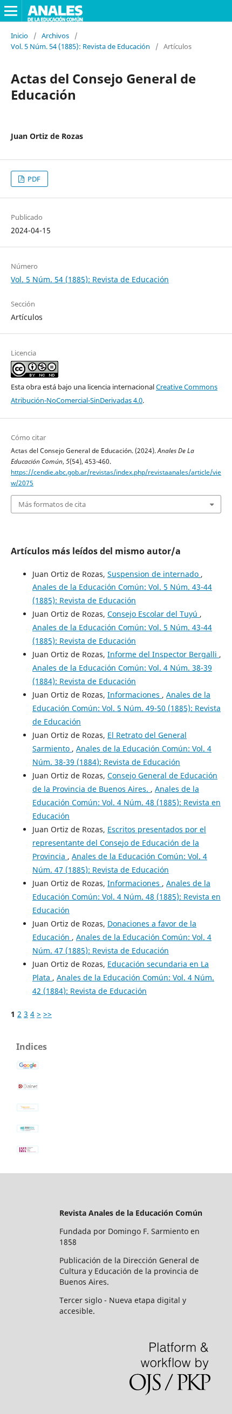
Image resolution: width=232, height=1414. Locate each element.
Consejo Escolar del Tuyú (153, 614)
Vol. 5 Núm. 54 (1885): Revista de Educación (80, 46)
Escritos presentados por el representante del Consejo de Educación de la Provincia (119, 842)
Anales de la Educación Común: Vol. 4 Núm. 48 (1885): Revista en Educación (126, 802)
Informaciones (134, 694)
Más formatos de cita (52, 504)
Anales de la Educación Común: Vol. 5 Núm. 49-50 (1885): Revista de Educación (126, 708)
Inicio (19, 35)
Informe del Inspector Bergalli (163, 654)
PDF (33, 179)
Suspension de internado (154, 574)
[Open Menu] (11, 11)
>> (47, 1014)
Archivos (55, 35)
